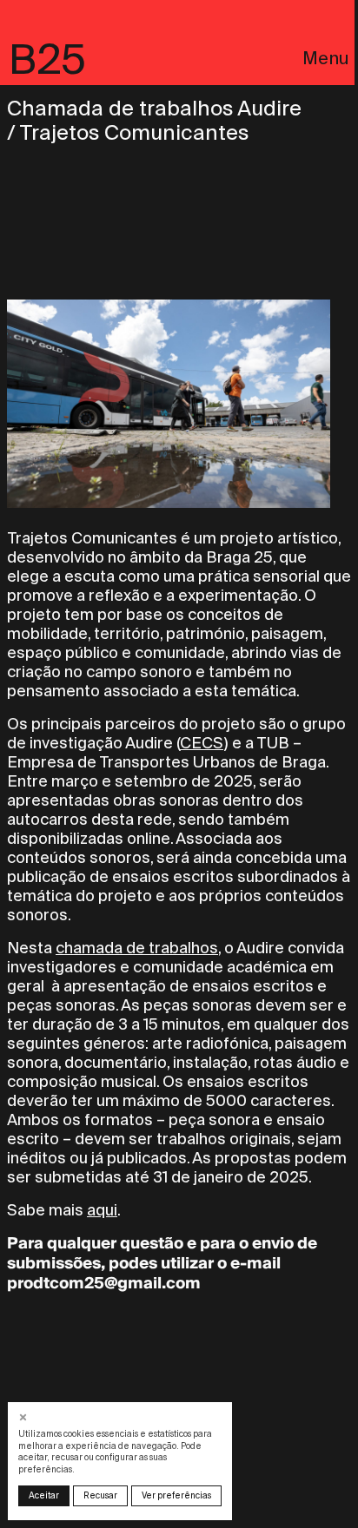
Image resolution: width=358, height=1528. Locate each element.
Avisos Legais (63, 323)
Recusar (100, 1495)
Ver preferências (176, 1495)
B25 (47, 59)
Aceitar (44, 1495)
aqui (102, 1210)
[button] (24, 1417)
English (41, 302)
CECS (201, 743)
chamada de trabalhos (137, 948)
